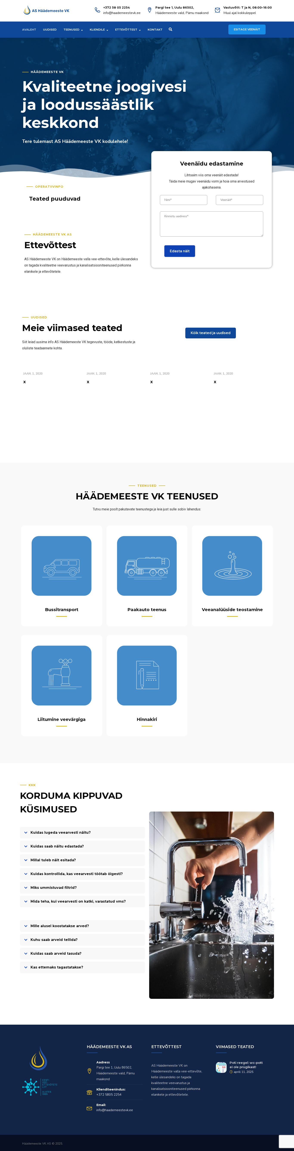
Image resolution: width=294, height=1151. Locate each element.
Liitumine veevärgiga (61, 719)
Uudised (50, 29)
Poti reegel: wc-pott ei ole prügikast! (246, 1065)
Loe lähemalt (34, 391)
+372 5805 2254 (108, 1094)
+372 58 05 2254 (116, 7)
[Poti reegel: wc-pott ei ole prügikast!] (221, 1067)
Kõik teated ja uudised (211, 333)
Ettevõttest (126, 29)
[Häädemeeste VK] (46, 10)
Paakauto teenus (146, 609)
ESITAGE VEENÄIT (247, 29)
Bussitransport (61, 609)
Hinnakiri (147, 719)
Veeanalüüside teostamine (232, 609)
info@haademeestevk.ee (122, 13)
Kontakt (155, 29)
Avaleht (29, 29)
